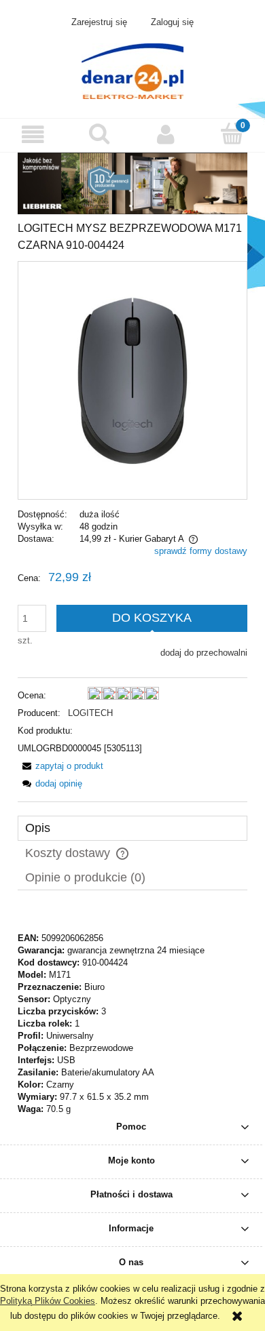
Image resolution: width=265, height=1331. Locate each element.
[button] (33, 135)
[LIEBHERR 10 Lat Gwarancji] (132, 183)
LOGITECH (90, 713)
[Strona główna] (132, 70)
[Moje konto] (165, 135)
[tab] (132, 828)
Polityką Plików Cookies (47, 1301)
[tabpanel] (132, 1011)
